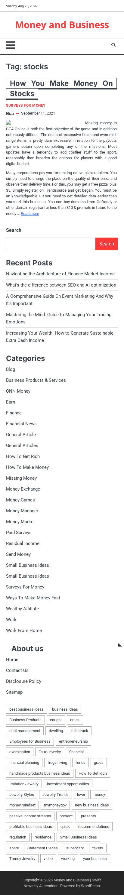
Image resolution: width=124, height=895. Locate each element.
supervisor (75, 848)
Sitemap (14, 692)
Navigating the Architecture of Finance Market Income (60, 274)
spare (14, 848)
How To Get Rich (23, 456)
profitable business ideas (30, 826)
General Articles (22, 445)
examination (19, 752)
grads (99, 762)
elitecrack (79, 730)
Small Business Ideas (27, 565)
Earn (10, 402)
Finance (14, 413)
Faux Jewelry (50, 752)
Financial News (21, 423)
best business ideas (26, 709)
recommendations (93, 826)
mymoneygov (55, 805)
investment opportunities (68, 784)
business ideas (65, 709)
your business (95, 858)
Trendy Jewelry (22, 858)
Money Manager (22, 511)
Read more (30, 213)
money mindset (22, 805)
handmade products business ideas (39, 773)
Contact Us (17, 670)
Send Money (18, 554)
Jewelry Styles (21, 794)
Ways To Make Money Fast (33, 598)
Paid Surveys (19, 532)
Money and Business (62, 24)
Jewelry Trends (55, 794)
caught (56, 720)
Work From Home (24, 630)
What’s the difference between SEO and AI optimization (61, 285)
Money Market (20, 521)
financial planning (24, 762)
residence (43, 837)
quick (65, 826)
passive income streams (30, 816)
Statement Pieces (42, 848)
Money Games (20, 500)
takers (97, 848)
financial (76, 752)
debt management (24, 730)
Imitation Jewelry (24, 784)
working (68, 858)
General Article (21, 434)
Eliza (10, 113)
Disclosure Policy (23, 681)
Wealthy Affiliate (22, 608)
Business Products (25, 720)
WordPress (90, 886)
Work (11, 619)
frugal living (57, 762)
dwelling (56, 730)
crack (75, 720)
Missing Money (21, 478)
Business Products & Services (36, 380)
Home (12, 659)
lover (81, 794)
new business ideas (92, 805)
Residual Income (22, 543)
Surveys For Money (25, 105)
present (66, 816)
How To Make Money (27, 467)
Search (13, 230)
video (48, 858)
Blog (10, 369)
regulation (17, 837)
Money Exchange (23, 489)
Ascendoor (48, 886)
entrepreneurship (73, 741)
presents (88, 816)
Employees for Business (30, 741)
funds (80, 762)
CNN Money (18, 391)
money (99, 794)
